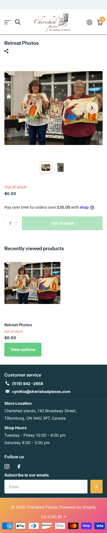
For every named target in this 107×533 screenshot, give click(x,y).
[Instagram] (6, 466)
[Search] (17, 22)
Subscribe (96, 486)
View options (23, 349)
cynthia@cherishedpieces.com (41, 391)
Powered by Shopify (78, 507)
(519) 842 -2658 (27, 383)
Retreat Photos (18, 324)
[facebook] (19, 466)
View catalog (7, 22)
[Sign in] (89, 22)
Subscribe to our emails (26, 475)
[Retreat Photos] (32, 283)
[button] (92, 108)
